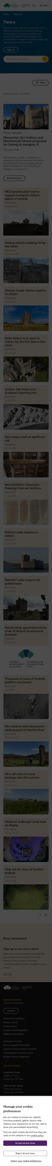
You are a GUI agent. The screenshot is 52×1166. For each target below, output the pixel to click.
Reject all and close (25, 1153)
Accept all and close (25, 1143)
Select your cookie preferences (26, 1160)
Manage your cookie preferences (18, 1109)
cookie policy (37, 1135)
